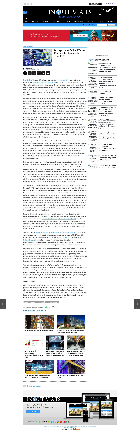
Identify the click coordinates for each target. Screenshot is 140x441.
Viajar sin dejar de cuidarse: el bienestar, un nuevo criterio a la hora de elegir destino (107, 135)
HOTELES (35, 21)
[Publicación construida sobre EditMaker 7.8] (75, 429)
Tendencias (33, 302)
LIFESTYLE (90, 21)
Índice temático (56, 426)
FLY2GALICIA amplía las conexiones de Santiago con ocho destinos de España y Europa (106, 124)
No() (55, 307)
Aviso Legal (93, 426)
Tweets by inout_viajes (102, 55)
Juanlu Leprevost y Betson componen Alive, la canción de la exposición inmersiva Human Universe (107, 67)
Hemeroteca (50, 426)
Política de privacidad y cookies (84, 426)
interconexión (63, 80)
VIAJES (27, 21)
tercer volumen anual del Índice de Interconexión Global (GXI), (57, 232)
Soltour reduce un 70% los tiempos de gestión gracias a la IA (107, 158)
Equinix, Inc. (27, 80)
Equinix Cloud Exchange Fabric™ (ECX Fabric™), (59, 219)
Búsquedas (69, 426)
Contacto (74, 427)
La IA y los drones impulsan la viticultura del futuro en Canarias (107, 147)
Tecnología (41, 302)
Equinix (26, 302)
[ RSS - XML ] (74, 426)
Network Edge (28, 240)
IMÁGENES (111, 21)
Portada (45, 426)
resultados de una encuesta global (44, 82)
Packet (47, 216)
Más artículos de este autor (31, 69)
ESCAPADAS (45, 21)
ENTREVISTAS (78, 21)
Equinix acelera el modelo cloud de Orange (39, 330)
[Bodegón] (70, 407)
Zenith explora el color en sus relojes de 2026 (107, 166)
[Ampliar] (37, 65)
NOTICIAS (67, 21)
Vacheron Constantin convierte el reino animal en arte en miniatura (106, 100)
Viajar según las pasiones (104, 92)
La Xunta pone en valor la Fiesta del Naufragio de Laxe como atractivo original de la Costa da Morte (107, 82)
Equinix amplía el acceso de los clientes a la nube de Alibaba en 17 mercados (76, 353)
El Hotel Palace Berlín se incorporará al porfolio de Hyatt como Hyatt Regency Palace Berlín (107, 111)
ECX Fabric (67, 237)
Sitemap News (63, 426)
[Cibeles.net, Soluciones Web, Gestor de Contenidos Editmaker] (65, 429)
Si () (48, 307)
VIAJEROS (101, 21)
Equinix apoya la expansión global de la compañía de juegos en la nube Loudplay (55, 353)
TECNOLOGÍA (27, 46)
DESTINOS (56, 21)
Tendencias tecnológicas (52, 302)
